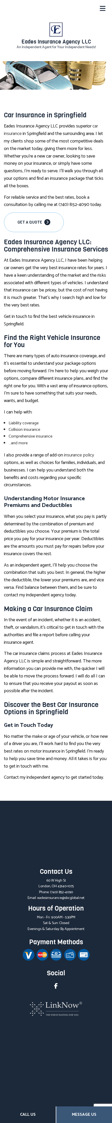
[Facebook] (56, 986)
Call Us (28, 1114)
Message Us (84, 1114)
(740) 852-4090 (61, 892)
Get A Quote (30, 222)
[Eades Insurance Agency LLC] (56, 29)
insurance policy (79, 455)
